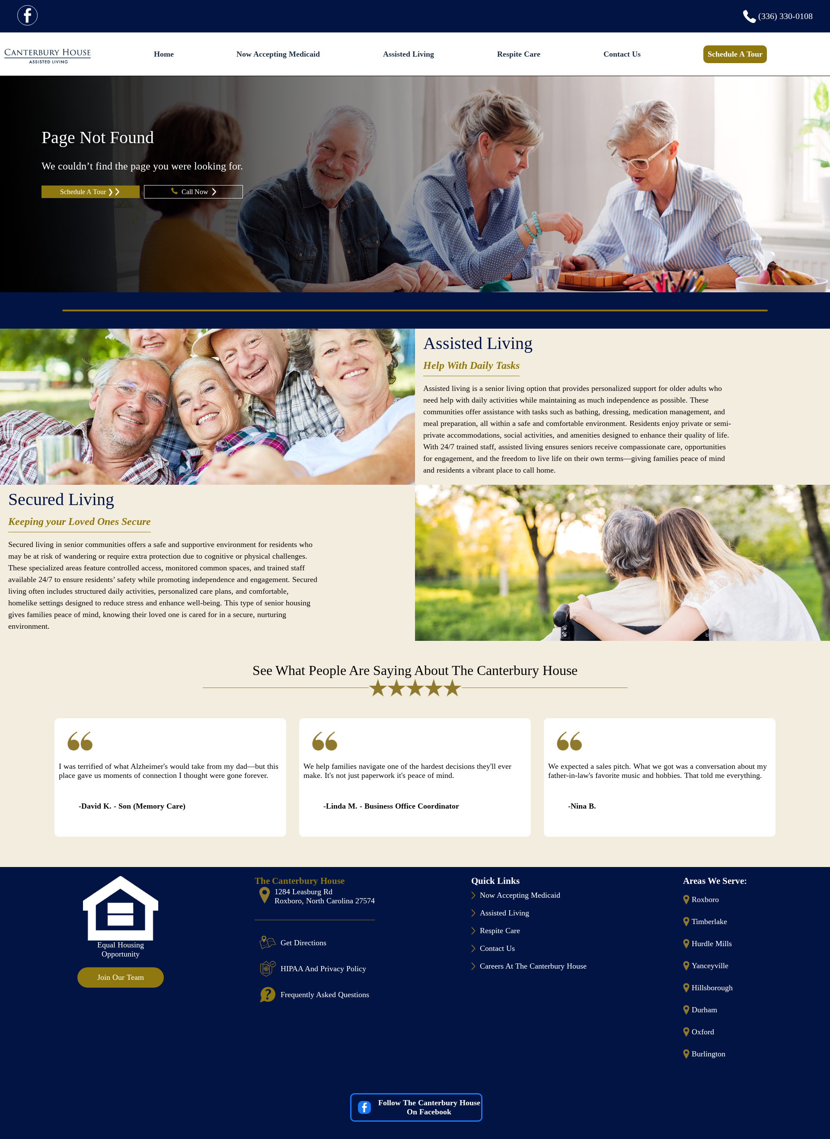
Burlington (708, 1053)
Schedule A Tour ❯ (86, 191)
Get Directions (303, 942)
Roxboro (705, 899)
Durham (704, 1009)
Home (164, 54)
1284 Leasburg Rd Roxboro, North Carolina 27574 (325, 896)
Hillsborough (712, 987)
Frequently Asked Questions (325, 994)
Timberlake (709, 921)
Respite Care (518, 54)
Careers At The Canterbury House (533, 966)
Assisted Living (408, 54)
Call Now (196, 191)
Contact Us (622, 54)
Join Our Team (120, 977)
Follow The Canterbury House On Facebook (429, 1107)
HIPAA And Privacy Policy (323, 968)
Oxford (703, 1031)
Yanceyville (710, 965)
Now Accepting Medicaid (278, 54)
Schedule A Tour (735, 54)
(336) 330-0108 (785, 16)
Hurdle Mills (712, 943)
